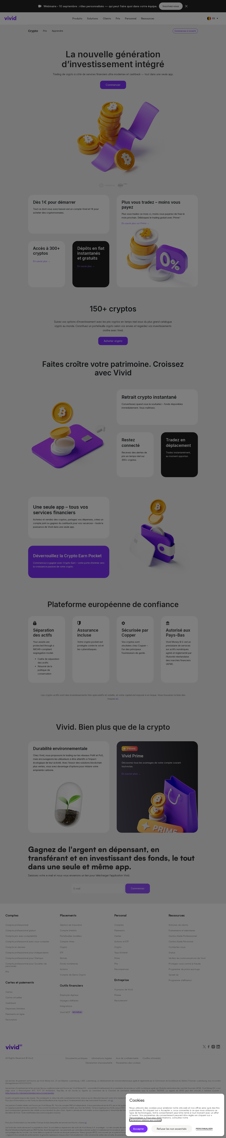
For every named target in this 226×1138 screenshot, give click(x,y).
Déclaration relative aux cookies (145, 1120)
